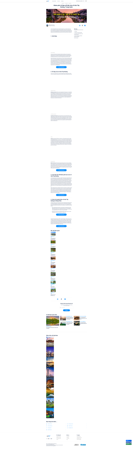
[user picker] (85, 1)
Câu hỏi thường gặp (79, 439)
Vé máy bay (68, 436)
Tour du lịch (68, 438)
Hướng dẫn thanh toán (79, 437)
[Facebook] (47, 438)
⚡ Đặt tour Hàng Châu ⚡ (61, 214)
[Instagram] (50, 438)
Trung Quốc (66, 3)
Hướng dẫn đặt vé (79, 436)
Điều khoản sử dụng (59, 437)
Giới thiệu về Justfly (59, 436)
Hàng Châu (70, 3)
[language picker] (83, 1)
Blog (67, 439)
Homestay (68, 437)
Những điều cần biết (79, 438)
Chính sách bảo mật (59, 438)
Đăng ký (66, 310)
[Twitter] (51, 438)
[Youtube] (48, 438)
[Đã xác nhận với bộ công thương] (83, 445)
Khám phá (63, 3)
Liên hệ (57, 439)
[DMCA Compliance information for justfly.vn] (76, 445)
